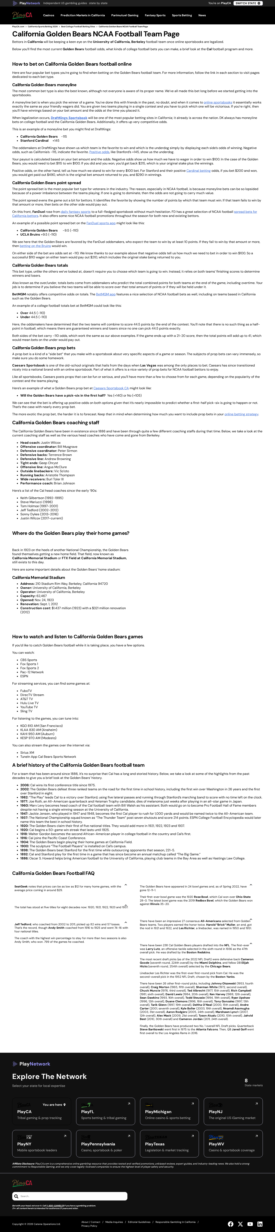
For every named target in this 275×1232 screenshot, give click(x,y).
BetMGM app (106, 294)
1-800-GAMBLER (55, 1205)
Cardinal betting (198, 171)
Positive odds (99, 152)
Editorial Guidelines (139, 1222)
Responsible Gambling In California (176, 1222)
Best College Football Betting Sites (78, 26)
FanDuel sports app (101, 223)
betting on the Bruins (35, 246)
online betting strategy (241, 414)
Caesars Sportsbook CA (111, 388)
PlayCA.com (18, 26)
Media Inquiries (114, 1222)
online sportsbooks (218, 102)
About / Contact (90, 1222)
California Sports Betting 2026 (43, 26)
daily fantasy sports (76, 212)
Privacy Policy (89, 1226)
